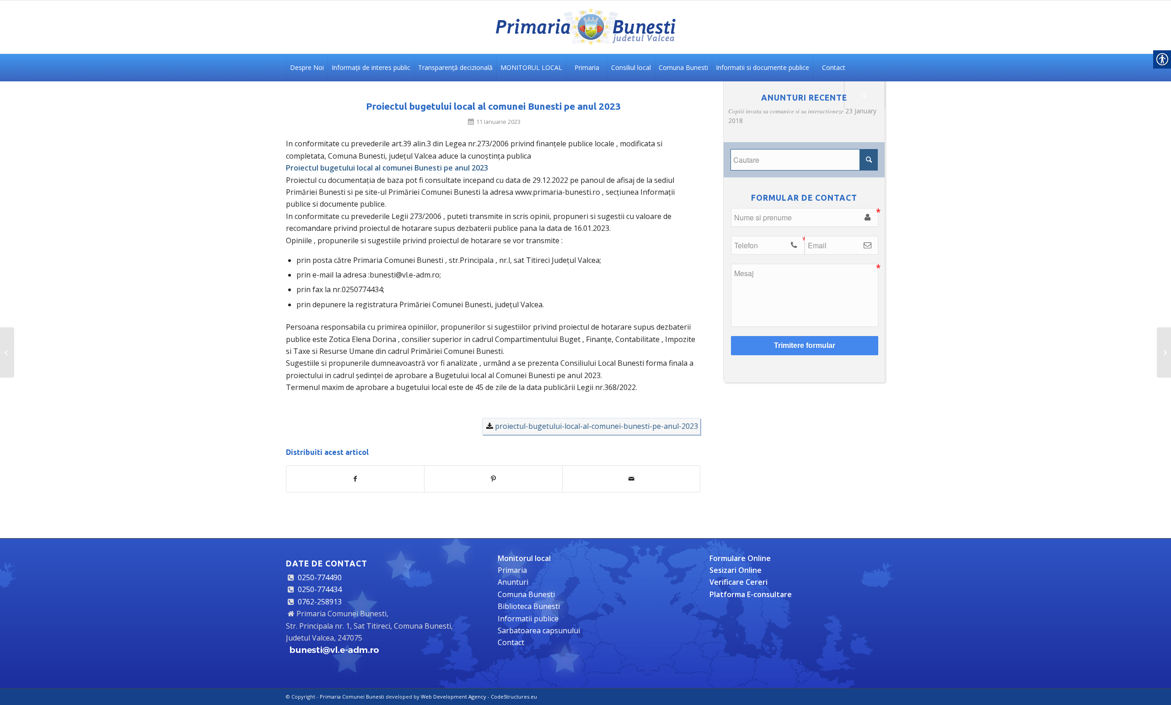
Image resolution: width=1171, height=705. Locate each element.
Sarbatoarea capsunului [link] (539, 630)
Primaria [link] (512, 570)
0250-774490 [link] (320, 577)
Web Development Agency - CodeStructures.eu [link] (479, 696)
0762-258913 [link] (320, 602)
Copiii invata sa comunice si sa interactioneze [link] (785, 111)
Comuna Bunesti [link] (526, 594)
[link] (585, 26)
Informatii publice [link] (528, 619)
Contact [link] (511, 642)
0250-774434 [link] (320, 589)
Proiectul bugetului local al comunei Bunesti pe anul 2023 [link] (493, 106)
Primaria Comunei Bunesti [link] (352, 696)
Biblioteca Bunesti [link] (529, 606)
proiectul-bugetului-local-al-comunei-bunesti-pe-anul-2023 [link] (596, 426)
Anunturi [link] (513, 582)
